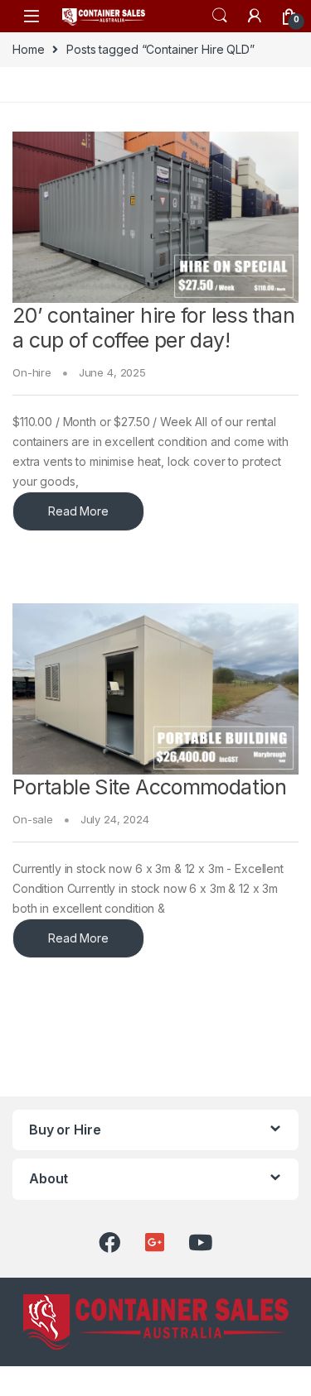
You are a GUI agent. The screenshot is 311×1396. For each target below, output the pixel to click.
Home (28, 49)
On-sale (32, 819)
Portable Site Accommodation (149, 787)
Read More (78, 511)
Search (220, 16)
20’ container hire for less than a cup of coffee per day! (153, 328)
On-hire (31, 372)
